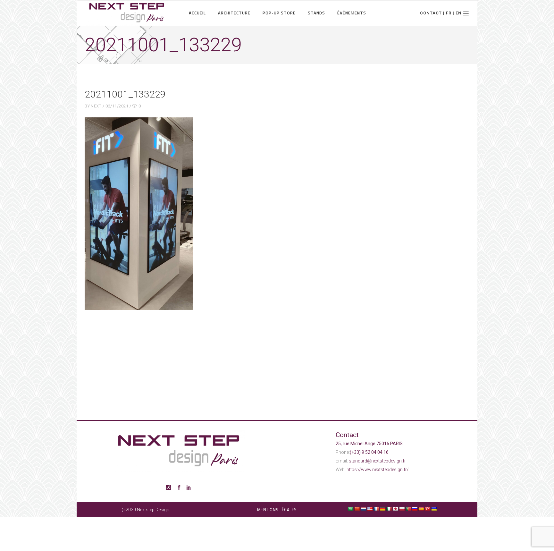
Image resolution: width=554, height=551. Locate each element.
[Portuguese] (408, 508)
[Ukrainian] (434, 508)
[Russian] (414, 508)
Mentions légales (277, 509)
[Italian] (389, 508)
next (96, 106)
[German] (382, 508)
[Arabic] (350, 508)
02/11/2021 (116, 106)
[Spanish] (421, 508)
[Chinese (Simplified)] (357, 508)
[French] (376, 508)
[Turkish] (427, 508)
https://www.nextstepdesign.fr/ (378, 469)
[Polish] (402, 508)
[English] (370, 508)
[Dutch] (363, 508)
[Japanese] (395, 508)
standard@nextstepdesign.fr (377, 460)
